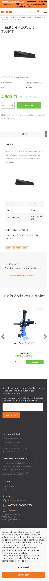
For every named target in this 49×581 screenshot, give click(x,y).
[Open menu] (45, 11)
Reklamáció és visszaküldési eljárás (16, 466)
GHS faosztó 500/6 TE (24, 343)
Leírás (24, 134)
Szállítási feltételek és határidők (15, 448)
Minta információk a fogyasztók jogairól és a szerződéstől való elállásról (20, 474)
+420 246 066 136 (20, 505)
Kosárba (29, 105)
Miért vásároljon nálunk (11, 442)
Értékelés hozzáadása (16, 248)
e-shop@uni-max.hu (17, 500)
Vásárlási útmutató (10, 445)
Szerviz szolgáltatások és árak (14, 469)
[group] (24, 340)
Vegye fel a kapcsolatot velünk (21, 275)
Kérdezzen (13, 510)
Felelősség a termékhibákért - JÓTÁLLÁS (19, 463)
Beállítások (23, 567)
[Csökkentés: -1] (3, 105)
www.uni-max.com (10, 489)
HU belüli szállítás (9, 452)
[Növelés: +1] (12, 105)
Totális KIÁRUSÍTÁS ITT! (13, 2)
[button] (35, 362)
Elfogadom (23, 575)
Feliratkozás (11, 415)
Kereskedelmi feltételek (12, 439)
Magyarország (8, 486)
